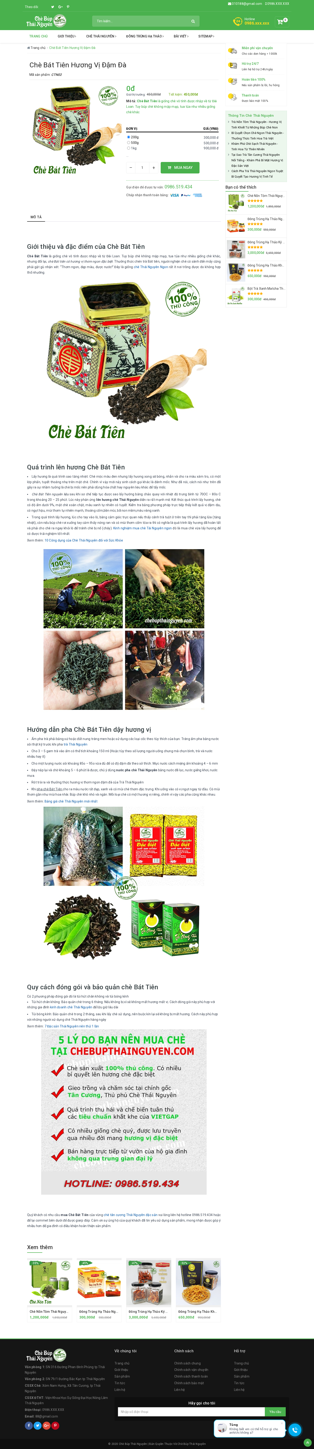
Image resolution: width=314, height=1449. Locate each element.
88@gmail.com (46, 1416)
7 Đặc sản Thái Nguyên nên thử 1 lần (72, 1026)
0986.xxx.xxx (257, 23)
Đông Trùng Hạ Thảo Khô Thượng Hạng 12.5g (212, 1311)
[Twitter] (52, 6)
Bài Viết (180, 36)
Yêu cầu (275, 1412)
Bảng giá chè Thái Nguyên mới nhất (71, 801)
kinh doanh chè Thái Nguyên (71, 1007)
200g (135, 137)
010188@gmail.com (247, 4)
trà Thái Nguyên (76, 744)
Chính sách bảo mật (189, 1383)
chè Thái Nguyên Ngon (151, 267)
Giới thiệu (66, 36)
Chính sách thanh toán (191, 1376)
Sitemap (205, 36)
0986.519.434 (178, 187)
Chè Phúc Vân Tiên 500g (42, 1434)
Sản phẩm (122, 1376)
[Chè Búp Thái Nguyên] (46, 21)
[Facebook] (45, 4)
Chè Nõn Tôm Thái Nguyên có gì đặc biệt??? (63, 1311)
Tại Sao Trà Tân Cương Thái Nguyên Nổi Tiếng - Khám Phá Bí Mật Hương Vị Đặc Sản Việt (257, 160)
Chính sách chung (187, 1363)
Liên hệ (119, 1390)
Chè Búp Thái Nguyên (191, 1444)
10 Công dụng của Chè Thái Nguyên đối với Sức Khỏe (84, 540)
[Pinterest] (68, 6)
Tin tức (119, 1383)
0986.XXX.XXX (278, 4)
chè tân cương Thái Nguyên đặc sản (130, 1215)
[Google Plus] (60, 6)
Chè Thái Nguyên (100, 36)
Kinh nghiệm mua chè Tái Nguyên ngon (142, 528)
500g (135, 143)
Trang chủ (38, 36)
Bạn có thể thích (241, 187)
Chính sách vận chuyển (191, 1370)
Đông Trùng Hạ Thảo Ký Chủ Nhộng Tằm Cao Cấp (166, 1311)
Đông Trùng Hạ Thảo (144, 36)
